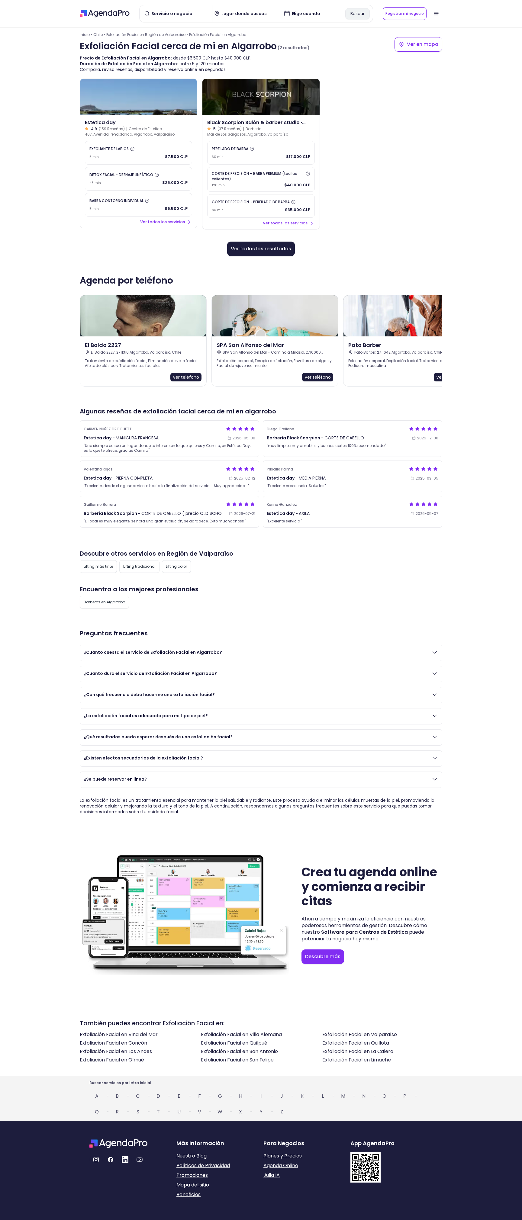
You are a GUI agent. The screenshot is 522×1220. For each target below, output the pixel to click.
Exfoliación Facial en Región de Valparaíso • (147, 34)
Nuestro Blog (191, 1155)
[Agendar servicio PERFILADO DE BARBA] (261, 152)
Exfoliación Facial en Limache (356, 1059)
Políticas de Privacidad (203, 1165)
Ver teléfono (186, 377)
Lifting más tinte (98, 566)
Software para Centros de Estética (364, 932)
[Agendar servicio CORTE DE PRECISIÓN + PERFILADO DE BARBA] (261, 205)
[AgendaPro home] (105, 14)
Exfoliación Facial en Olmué (112, 1059)
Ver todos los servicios (162, 222)
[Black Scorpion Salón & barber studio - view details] (260, 97)
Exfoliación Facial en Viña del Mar (119, 1034)
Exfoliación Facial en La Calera (357, 1051)
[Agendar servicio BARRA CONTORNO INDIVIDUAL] (138, 204)
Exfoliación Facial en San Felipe (237, 1059)
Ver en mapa (422, 44)
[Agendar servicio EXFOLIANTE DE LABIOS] (138, 152)
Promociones (192, 1175)
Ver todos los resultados (261, 248)
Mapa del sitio (192, 1184)
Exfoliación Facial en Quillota (355, 1042)
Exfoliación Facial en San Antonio (239, 1051)
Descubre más (322, 956)
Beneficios (188, 1194)
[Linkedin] (125, 1159)
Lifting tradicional (139, 566)
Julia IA (271, 1175)
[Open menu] (436, 14)
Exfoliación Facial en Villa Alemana (241, 1034)
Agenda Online (280, 1165)
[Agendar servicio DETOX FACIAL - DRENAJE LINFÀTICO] (138, 178)
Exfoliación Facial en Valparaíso (359, 1034)
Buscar (357, 14)
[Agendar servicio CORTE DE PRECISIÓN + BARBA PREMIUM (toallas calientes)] (261, 179)
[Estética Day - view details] (138, 97)
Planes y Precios (282, 1155)
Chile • (99, 34)
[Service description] (132, 148)
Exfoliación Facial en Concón (113, 1042)
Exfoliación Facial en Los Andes (116, 1051)
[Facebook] (110, 1159)
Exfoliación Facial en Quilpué (234, 1042)
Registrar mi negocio (404, 13)
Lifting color (176, 566)
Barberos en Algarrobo (104, 602)
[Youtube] (139, 1159)
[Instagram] (96, 1159)
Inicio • (86, 34)
